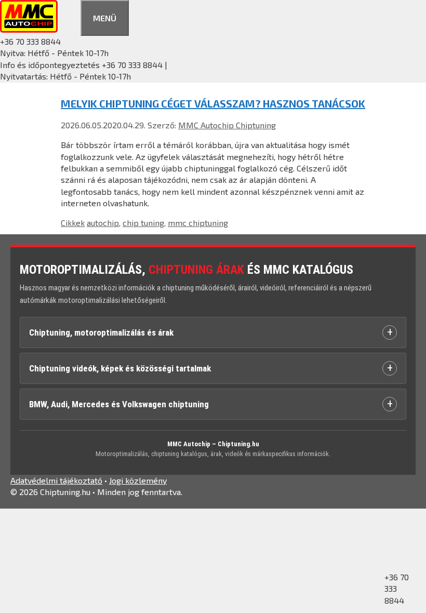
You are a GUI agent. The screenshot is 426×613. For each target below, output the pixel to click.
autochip (103, 223)
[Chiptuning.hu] (29, 29)
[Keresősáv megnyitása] (69, 16)
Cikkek (73, 223)
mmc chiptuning (198, 223)
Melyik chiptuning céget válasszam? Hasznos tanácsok (213, 103)
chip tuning (143, 223)
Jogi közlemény (138, 480)
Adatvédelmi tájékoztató (56, 480)
